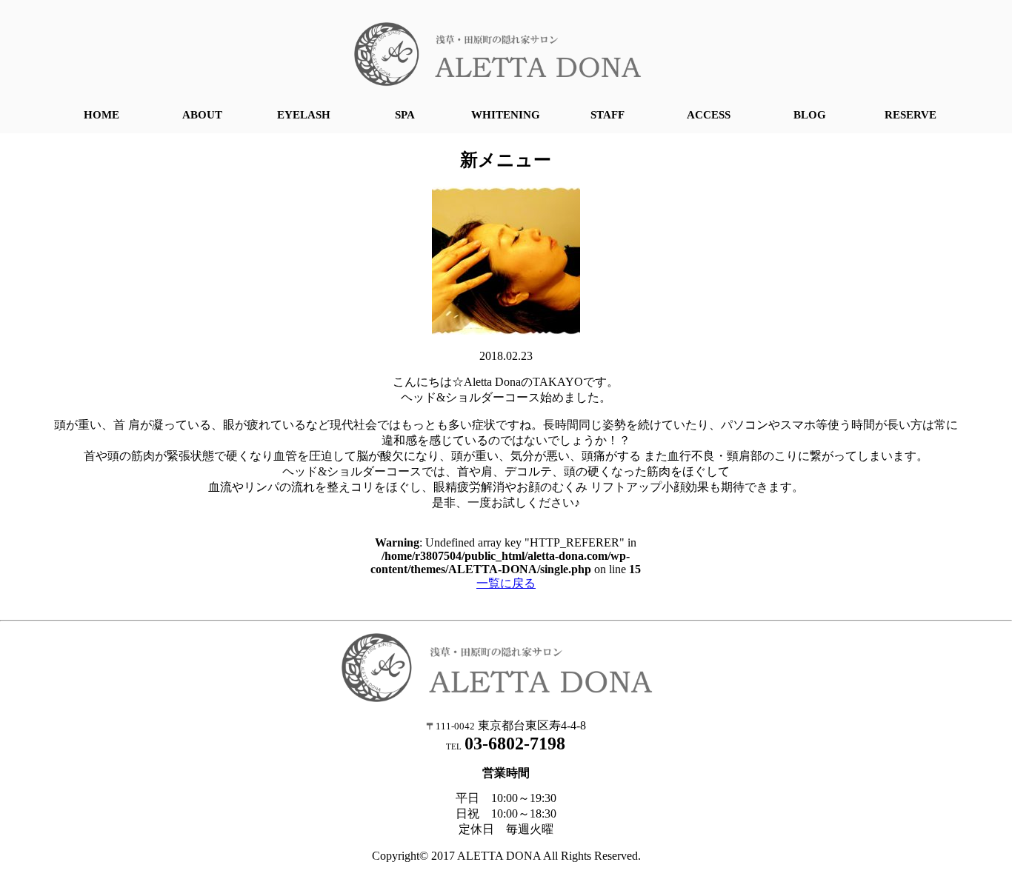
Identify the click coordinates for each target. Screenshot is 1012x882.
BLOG (809, 115)
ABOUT (202, 115)
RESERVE (910, 115)
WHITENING (505, 115)
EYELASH (303, 115)
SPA (405, 115)
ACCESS (708, 115)
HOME (101, 115)
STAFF (607, 115)
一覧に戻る (506, 583)
